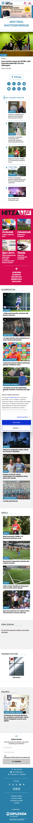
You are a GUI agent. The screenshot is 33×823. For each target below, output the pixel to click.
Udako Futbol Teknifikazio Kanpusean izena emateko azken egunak (16, 587)
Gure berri (16, 272)
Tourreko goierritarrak (10, 501)
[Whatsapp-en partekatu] (14, 89)
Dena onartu (16, 422)
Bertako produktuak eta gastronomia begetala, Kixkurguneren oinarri (16, 116)
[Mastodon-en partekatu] (19, 83)
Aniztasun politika (16, 798)
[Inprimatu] (24, 89)
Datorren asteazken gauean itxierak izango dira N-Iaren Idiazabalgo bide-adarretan (17, 180)
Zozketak (16, 275)
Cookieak (16, 803)
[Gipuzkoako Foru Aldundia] (16, 816)
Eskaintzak (16, 277)
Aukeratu (15, 428)
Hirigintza (12, 175)
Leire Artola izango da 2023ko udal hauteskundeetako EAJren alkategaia (16, 63)
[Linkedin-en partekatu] (19, 89)
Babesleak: (16, 809)
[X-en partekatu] (14, 83)
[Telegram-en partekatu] (9, 89)
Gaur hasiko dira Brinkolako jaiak (13, 199)
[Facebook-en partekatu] (9, 83)
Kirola (11, 155)
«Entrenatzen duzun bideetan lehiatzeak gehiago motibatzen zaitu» (16, 364)
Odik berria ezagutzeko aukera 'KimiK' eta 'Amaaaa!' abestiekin (16, 450)
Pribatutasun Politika (9, 757)
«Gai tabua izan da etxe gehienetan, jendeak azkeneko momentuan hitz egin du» (16, 389)
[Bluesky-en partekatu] (24, 83)
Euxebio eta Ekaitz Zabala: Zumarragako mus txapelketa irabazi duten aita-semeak (15, 476)
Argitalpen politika (16, 796)
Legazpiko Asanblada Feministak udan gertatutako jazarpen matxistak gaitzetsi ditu (16, 139)
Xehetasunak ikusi (22, 417)
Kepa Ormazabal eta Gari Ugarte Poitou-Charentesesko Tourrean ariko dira (16, 612)
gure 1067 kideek (12, 397)
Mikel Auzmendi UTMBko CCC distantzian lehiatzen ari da (16, 160)
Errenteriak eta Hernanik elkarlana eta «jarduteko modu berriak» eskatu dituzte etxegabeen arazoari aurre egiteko (16, 718)
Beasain (3, 58)
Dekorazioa (16, 677)
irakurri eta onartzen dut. (17, 757)
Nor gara (16, 281)
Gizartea (12, 111)
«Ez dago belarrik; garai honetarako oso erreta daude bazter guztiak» (16, 339)
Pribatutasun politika (16, 800)
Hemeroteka (16, 279)
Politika (3, 55)
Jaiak (11, 195)
